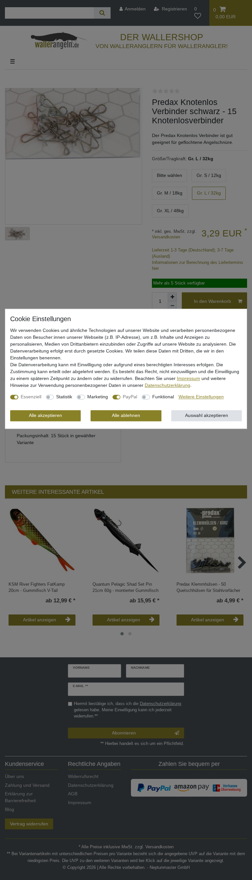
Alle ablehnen (126, 415)
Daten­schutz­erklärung (167, 385)
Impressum (188, 378)
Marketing (97, 397)
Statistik (64, 397)
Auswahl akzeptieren (206, 415)
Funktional (163, 397)
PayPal (130, 397)
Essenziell (31, 397)
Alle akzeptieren (45, 415)
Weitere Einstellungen (201, 397)
